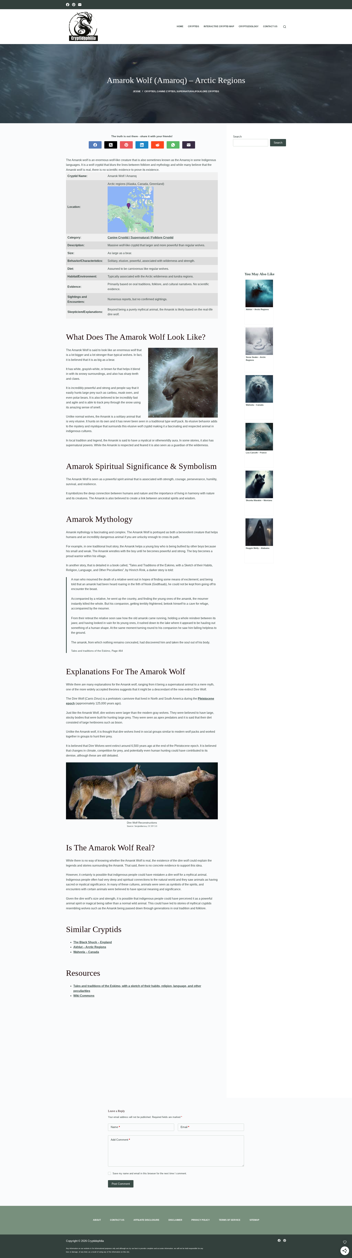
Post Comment (121, 1183)
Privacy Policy (200, 1220)
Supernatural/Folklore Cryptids (198, 91)
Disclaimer (175, 1220)
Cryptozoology (248, 26)
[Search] (284, 26)
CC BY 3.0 (152, 826)
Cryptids (193, 26)
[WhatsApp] (173, 145)
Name (115, 1127)
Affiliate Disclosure (146, 1220)
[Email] (79, 4)
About (97, 1220)
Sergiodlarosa (140, 826)
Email (185, 1127)
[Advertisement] (259, 209)
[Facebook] (67, 4)
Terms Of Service (229, 1220)
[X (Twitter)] (110, 145)
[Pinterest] (73, 4)
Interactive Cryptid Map (219, 26)
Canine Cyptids (166, 91)
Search (237, 136)
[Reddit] (157, 145)
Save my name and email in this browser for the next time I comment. (150, 1173)
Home (180, 26)
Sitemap (254, 1220)
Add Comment (120, 1139)
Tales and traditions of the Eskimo (90, 650)
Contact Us (270, 26)
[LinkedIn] (141, 145)
